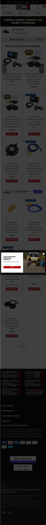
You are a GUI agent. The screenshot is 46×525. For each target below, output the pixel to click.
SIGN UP (12, 267)
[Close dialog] (44, 254)
